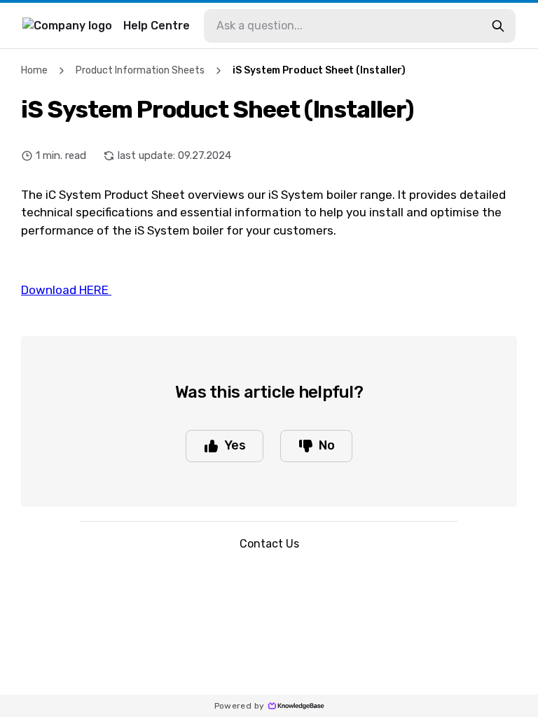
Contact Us (269, 543)
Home (34, 70)
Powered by (239, 706)
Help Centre (156, 25)
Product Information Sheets (140, 70)
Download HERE (66, 290)
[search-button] (498, 26)
